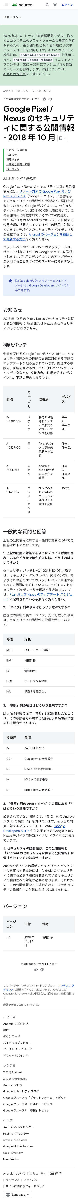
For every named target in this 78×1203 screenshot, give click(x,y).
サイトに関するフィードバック (25, 1186)
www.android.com (15, 1140)
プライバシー (32, 1180)
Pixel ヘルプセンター (16, 1133)
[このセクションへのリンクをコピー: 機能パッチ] (31, 345)
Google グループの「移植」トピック (26, 1110)
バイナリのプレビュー (17, 1043)
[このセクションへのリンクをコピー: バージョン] (31, 907)
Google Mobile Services (18, 1146)
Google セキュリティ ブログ (21, 1091)
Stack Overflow (13, 1152)
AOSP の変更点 (14, 74)
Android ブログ (13, 1085)
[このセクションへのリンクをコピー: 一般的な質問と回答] (50, 532)
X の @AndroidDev (15, 1078)
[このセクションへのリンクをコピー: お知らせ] (26, 310)
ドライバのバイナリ (15, 1055)
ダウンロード (11, 1036)
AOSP (6, 91)
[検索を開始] (47, 4)
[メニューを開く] (6, 5)
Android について (14, 1173)
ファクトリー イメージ (17, 1049)
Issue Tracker (11, 1159)
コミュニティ (38, 1173)
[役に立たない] (50, 99)
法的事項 (55, 1173)
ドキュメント (12, 17)
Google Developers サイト (46, 285)
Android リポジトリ (15, 1024)
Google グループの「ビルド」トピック (27, 1104)
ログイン (67, 5)
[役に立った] (44, 99)
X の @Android (12, 1072)
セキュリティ (43, 91)
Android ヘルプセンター (18, 1127)
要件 (6, 1030)
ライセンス (13, 1180)
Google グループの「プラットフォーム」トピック (34, 1098)
